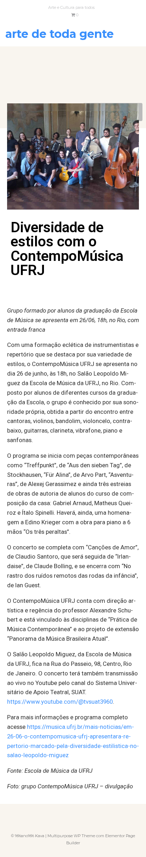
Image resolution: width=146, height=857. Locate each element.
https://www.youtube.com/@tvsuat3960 (60, 701)
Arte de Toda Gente (59, 34)
